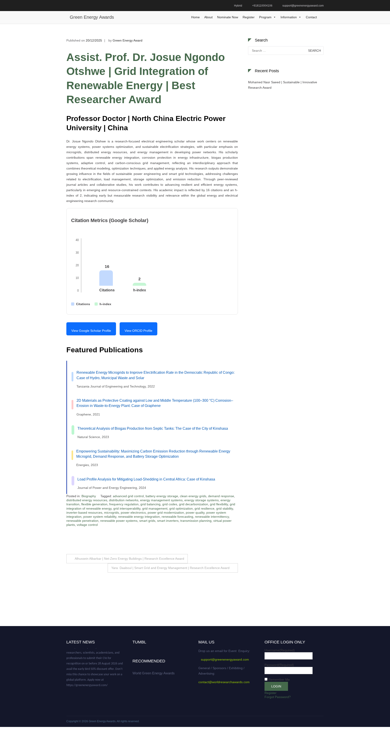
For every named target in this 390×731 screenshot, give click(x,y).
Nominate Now (227, 17)
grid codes (169, 504)
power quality (195, 512)
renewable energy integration (139, 516)
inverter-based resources (84, 512)
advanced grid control (128, 496)
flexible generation (94, 504)
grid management (154, 508)
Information (289, 17)
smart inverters (168, 520)
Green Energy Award (127, 40)
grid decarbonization (193, 504)
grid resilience (204, 508)
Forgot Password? (278, 697)
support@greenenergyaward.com (225, 659)
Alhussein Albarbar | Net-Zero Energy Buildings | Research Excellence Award (129, 558)
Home (195, 17)
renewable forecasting (177, 516)
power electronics (133, 512)
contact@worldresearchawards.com (224, 682)
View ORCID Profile (138, 330)
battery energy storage (162, 496)
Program (265, 17)
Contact (311, 17)
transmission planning (195, 520)
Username (280, 650)
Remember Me (279, 679)
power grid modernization (166, 512)
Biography (88, 496)
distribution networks (123, 500)
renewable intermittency (212, 516)
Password (279, 665)
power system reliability (99, 516)
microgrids (111, 512)
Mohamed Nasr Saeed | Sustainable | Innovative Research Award (282, 84)
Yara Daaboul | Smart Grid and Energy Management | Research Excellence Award (170, 568)
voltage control (87, 525)
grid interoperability (126, 508)
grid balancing (150, 504)
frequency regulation (124, 504)
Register (249, 17)
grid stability (224, 508)
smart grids (147, 520)
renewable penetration (82, 520)
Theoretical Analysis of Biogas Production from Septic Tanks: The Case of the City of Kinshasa (152, 428)
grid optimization (181, 508)
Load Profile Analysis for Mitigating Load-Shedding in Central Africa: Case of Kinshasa (146, 479)
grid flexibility (219, 504)
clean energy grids (193, 496)
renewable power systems (118, 520)
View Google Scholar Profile (91, 330)
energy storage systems (201, 500)
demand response (221, 496)
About (208, 17)
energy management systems (161, 500)
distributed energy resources (86, 500)
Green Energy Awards (92, 17)
